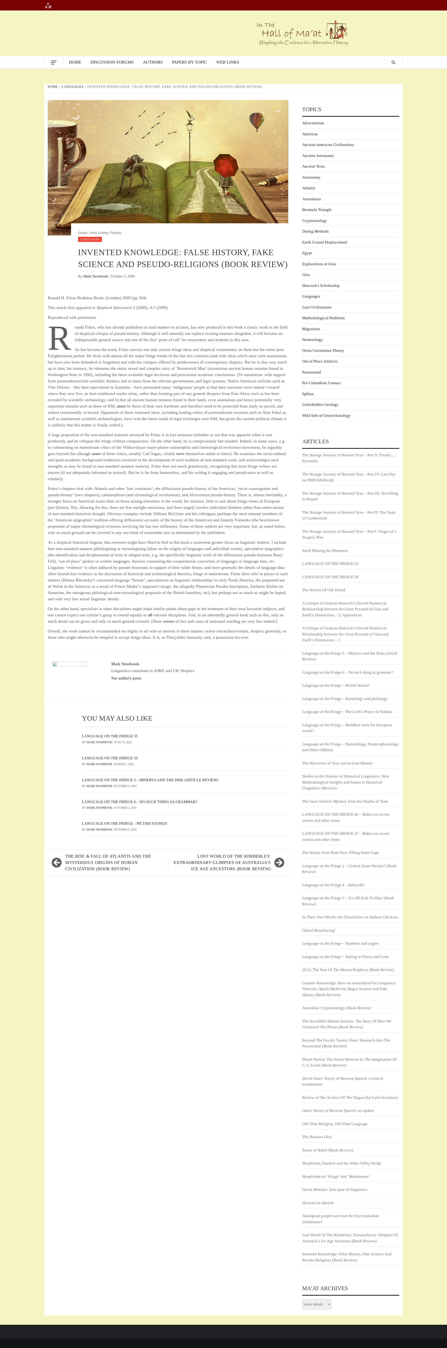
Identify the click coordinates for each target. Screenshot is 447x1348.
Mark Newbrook (96, 276)
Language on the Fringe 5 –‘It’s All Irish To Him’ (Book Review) (348, 901)
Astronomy (311, 177)
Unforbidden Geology (320, 404)
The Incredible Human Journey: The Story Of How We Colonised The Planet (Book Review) (347, 1024)
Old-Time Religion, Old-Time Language (335, 1124)
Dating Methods (315, 231)
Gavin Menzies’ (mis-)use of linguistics (334, 1189)
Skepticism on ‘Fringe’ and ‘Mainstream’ (336, 1176)
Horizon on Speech (318, 1203)
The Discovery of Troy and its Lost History (337, 763)
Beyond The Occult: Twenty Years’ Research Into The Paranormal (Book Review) (346, 1043)
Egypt (307, 253)
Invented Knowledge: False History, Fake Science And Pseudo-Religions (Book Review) (347, 1257)
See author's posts (126, 678)
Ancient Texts (313, 166)
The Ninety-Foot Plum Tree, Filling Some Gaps (340, 852)
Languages (89, 239)
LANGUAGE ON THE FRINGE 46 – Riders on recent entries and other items (345, 817)
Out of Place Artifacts (320, 361)
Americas (310, 134)
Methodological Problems (323, 318)
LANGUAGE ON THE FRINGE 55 (110, 736)
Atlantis (308, 188)
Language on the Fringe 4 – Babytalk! (333, 885)
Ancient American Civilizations (328, 145)
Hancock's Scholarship (321, 285)
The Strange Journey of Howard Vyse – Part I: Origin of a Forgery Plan (349, 534)
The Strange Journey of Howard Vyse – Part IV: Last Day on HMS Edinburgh (349, 477)
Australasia (311, 199)
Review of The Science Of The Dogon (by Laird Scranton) (350, 1097)
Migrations (311, 329)
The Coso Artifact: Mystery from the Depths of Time (345, 801)
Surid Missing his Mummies (325, 550)
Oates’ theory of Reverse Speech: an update (338, 1110)
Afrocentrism (313, 123)
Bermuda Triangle (317, 209)
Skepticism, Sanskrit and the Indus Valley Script (341, 1163)
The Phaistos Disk (317, 1137)
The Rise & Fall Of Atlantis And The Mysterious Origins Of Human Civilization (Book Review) (108, 862)
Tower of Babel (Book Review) (327, 1150)
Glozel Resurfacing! (318, 930)
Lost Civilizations (317, 307)
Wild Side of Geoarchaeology (326, 415)
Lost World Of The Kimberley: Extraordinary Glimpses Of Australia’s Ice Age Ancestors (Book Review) (222, 862)
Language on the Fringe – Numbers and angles (340, 943)
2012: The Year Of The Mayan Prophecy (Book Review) (348, 970)
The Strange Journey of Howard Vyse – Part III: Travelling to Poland (350, 496)
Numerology (312, 339)
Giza (306, 274)
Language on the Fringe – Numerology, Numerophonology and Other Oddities (350, 747)
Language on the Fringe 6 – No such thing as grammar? (139, 802)
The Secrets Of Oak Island (323, 590)
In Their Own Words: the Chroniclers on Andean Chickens (350, 917)
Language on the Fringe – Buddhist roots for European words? (347, 728)
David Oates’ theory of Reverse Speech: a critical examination (342, 1081)
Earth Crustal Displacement (324, 242)
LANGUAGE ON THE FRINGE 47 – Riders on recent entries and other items (345, 836)
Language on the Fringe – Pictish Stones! (124, 823)
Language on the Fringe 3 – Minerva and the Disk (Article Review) (150, 780)
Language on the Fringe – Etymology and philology (344, 698)
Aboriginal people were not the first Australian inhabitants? (340, 1219)
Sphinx (308, 394)
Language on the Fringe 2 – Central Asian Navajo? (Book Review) (349, 869)
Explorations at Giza (319, 264)
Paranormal (311, 372)
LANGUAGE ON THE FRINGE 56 (110, 758)
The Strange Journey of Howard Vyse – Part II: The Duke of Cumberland (349, 515)
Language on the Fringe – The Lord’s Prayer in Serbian (347, 712)
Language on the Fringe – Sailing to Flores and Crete (345, 956)
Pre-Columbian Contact (321, 383)
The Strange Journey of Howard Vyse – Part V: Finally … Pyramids (349, 458)
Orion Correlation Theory (323, 350)
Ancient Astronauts (318, 155)
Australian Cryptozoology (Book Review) (336, 1008)
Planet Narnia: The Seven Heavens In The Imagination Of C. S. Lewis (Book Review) (349, 1062)
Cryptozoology (314, 220)
